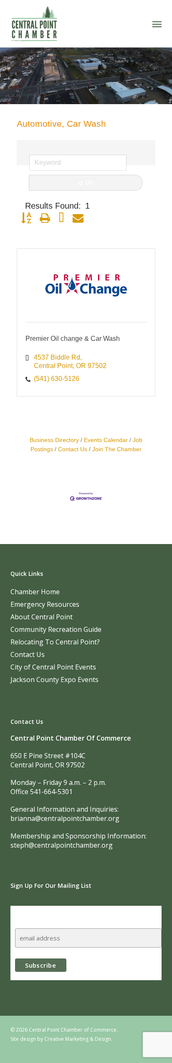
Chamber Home (35, 591)
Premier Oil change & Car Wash (72, 338)
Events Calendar (106, 440)
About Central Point (41, 616)
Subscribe (31, 913)
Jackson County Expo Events (54, 679)
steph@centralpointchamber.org (61, 845)
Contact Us (72, 449)
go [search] (89, 181)
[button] (157, 24)
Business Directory (54, 440)
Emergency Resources (44, 604)
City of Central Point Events (53, 667)
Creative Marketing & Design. (78, 1039)
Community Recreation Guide (55, 629)
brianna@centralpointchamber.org (64, 818)
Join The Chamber (117, 449)
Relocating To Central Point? (55, 641)
